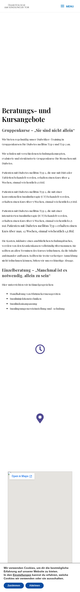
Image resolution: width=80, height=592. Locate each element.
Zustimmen (14, 585)
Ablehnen (34, 585)
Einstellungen (22, 574)
